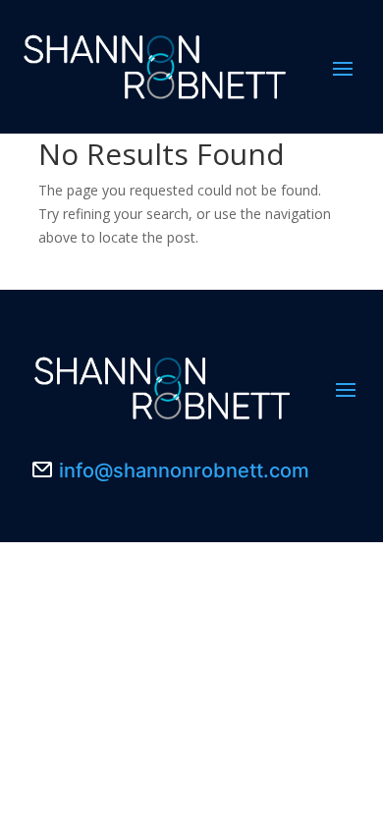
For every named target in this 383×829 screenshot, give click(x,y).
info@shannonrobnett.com (184, 470)
